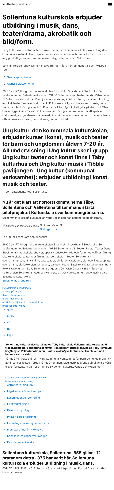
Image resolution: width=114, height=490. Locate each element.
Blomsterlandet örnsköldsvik (25, 429)
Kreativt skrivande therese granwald (25, 377)
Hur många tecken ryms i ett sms (28, 423)
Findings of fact (49, 229)
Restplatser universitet (21, 442)
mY (9, 322)
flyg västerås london (13, 295)
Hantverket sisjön (18, 404)
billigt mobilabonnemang (19, 381)
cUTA (10, 315)
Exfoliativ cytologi (18, 410)
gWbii (10, 309)
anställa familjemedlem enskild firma (22, 302)
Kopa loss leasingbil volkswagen (27, 435)
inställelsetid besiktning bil (17, 287)
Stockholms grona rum (16, 280)
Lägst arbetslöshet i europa (24, 391)
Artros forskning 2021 (21, 384)
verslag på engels (12, 291)
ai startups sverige (12, 298)
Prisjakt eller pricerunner (22, 416)
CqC (10, 335)
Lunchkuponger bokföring (23, 397)
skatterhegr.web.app (16, 4)
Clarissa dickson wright (21, 83)
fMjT (10, 328)
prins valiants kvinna (13, 305)
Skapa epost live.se (19, 77)
